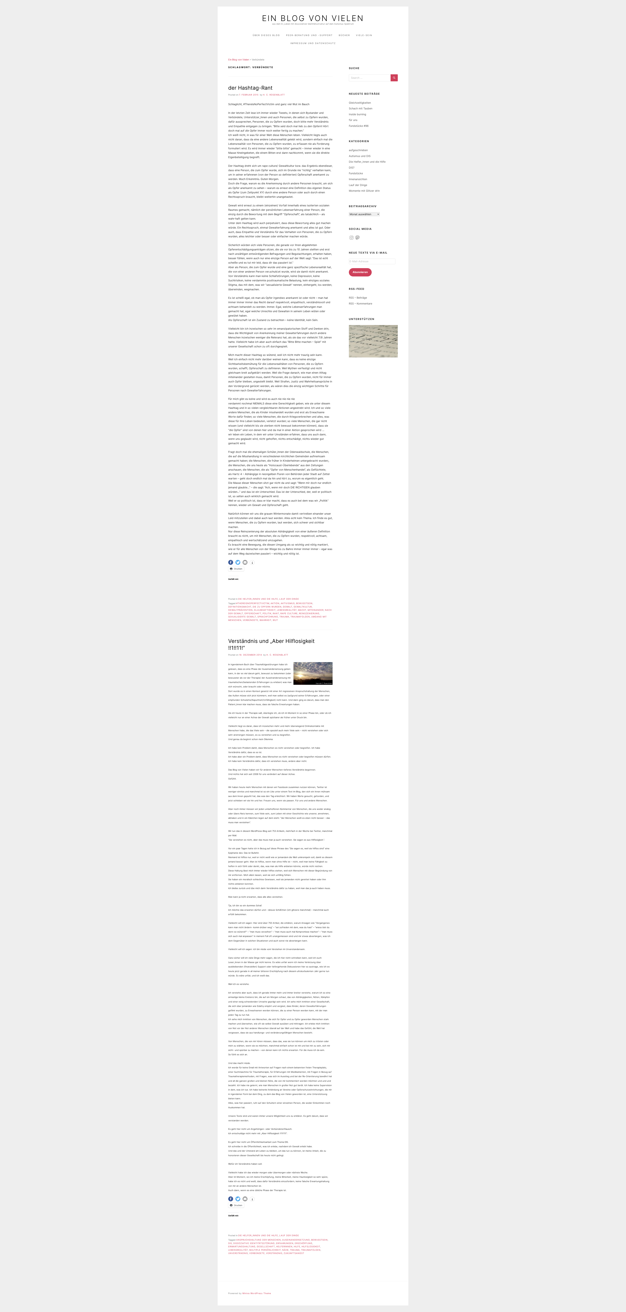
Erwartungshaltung (241, 1246)
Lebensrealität (287, 610)
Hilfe (297, 1246)
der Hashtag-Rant (250, 88)
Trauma (284, 616)
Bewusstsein (304, 603)
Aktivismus (288, 603)
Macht (302, 610)
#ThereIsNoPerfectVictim (252, 603)
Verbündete (250, 620)
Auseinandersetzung (296, 1240)
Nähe (285, 1250)
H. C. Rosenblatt (274, 95)
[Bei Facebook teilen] (230, 562)
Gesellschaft (266, 1246)
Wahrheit (265, 620)
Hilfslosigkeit (311, 1246)
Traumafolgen (300, 616)
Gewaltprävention (240, 610)
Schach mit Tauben (360, 108)
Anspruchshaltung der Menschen (258, 1240)
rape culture (289, 613)
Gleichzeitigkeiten (360, 102)
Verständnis (274, 1253)
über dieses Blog (266, 35)
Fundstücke (356, 173)
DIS (230, 1243)
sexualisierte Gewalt (242, 616)
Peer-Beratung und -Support (309, 35)
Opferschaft (252, 613)
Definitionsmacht (239, 607)
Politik (267, 613)
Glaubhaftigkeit (265, 610)
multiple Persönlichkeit (265, 1250)
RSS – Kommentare (360, 303)
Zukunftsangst (294, 1253)
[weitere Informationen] (252, 562)
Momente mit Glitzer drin (364, 190)
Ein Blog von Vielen (313, 18)
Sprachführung (267, 616)
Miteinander (316, 610)
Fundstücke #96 (359, 125)
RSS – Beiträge (358, 297)
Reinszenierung (309, 613)
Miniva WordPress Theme (256, 1293)
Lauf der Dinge (289, 599)
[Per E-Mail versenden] (245, 562)
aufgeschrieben (358, 150)
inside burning (357, 114)
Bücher (344, 35)
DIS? (351, 167)
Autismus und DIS (360, 156)
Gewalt (287, 607)
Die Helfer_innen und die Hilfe (258, 599)
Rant (276, 613)
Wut (275, 620)
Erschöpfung (303, 1243)
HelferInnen (284, 1246)
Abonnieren (360, 272)
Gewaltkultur (303, 607)
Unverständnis (238, 1253)
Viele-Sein (364, 35)
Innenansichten (358, 179)
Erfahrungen (284, 1243)
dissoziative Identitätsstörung (254, 1243)
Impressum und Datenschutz (313, 43)
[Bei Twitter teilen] (237, 562)
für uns (353, 120)
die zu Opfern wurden (267, 607)
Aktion (275, 603)
